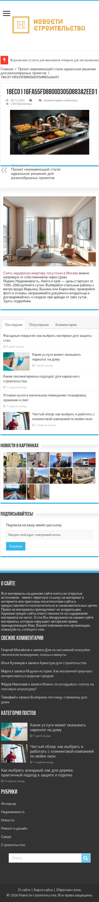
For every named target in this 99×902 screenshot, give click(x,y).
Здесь (8, 301)
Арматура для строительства (63, 663)
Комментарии (66, 325)
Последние (13, 325)
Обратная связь (68, 890)
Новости (7, 820)
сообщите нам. (33, 629)
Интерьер (8, 804)
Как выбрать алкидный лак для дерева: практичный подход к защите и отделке (37, 772)
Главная (7, 69)
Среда (6, 837)
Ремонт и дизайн (14, 828)
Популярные (39, 325)
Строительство (13, 845)
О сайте (24, 890)
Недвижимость (13, 812)
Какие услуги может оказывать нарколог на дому (58, 727)
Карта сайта (43, 890)
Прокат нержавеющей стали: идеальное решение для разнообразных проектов (36, 172)
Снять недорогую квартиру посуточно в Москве (40, 273)
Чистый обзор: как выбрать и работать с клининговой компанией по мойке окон (62, 751)
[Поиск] (85, 858)
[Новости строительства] (49, 25)
